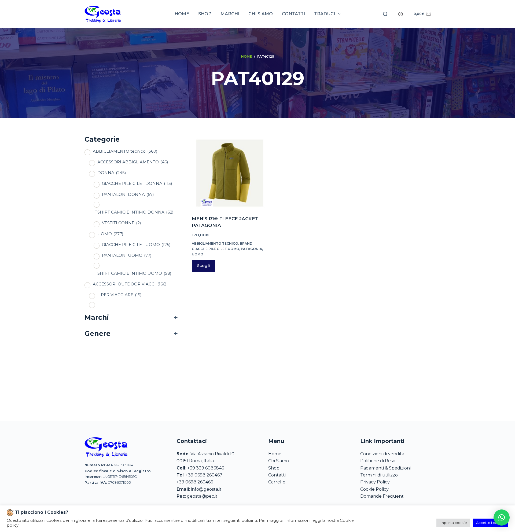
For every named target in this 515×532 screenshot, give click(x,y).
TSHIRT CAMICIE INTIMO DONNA (134, 212)
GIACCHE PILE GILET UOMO (215, 249)
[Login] (400, 14)
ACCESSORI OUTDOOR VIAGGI (130, 284)
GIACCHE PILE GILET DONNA (137, 183)
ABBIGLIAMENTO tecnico (215, 243)
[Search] (385, 14)
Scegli (203, 265)
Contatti (293, 13)
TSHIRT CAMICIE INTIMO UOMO (133, 273)
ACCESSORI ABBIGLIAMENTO (132, 161)
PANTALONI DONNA (128, 194)
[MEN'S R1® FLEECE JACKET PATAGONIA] (229, 171)
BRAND (246, 243)
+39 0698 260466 (194, 482)
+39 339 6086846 (205, 468)
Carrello (276, 482)
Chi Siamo (278, 460)
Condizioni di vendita (382, 453)
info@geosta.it (206, 489)
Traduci (324, 13)
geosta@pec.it (202, 496)
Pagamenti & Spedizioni (385, 468)
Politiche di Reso (377, 460)
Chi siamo (260, 13)
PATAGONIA (251, 249)
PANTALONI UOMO (127, 255)
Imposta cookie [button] (453, 522)
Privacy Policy (375, 482)
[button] (502, 517)
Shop (204, 13)
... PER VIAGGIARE (119, 294)
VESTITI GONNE (121, 222)
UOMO (197, 254)
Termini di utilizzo (379, 475)
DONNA (111, 172)
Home (182, 13)
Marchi (229, 13)
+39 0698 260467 (204, 475)
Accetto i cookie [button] (490, 522)
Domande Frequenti (382, 496)
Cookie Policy (374, 489)
